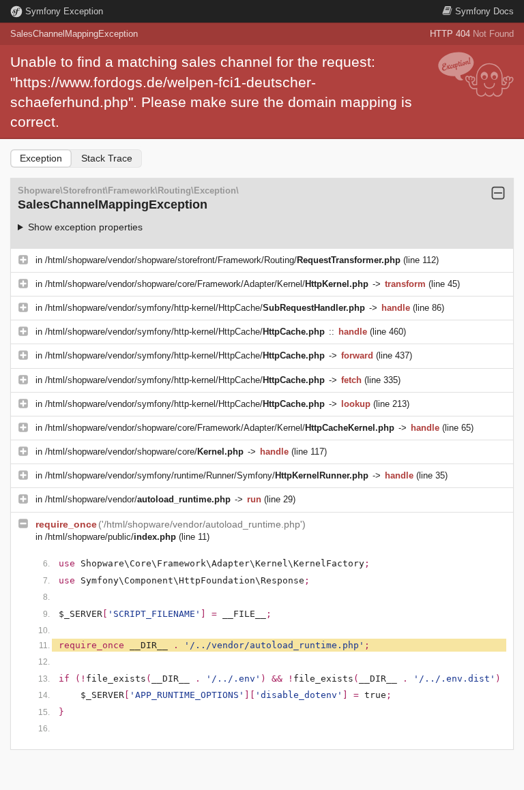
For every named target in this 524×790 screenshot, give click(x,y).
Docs (484, 11)
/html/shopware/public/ (110, 537)
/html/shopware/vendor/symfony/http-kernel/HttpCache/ (205, 308)
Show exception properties (85, 227)
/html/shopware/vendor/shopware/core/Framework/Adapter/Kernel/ (206, 284)
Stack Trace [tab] (106, 158)
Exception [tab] (41, 158)
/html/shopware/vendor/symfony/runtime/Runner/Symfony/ (206, 475)
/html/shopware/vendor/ (138, 499)
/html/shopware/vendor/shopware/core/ (144, 451)
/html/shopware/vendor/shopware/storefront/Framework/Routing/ (223, 260)
